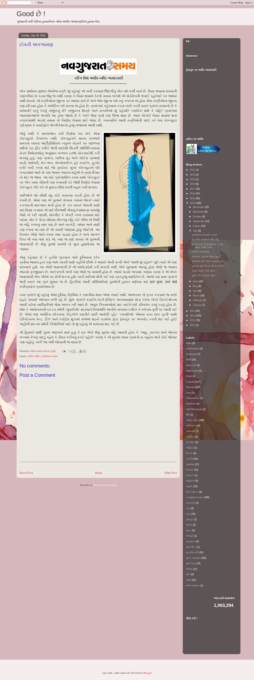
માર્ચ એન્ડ (191, 547)
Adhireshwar (192, 348)
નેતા (188, 508)
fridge (189, 376)
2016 (193, 193)
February (198, 300)
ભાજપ (189, 524)
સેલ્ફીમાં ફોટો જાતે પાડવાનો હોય (208, 261)
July (195, 230)
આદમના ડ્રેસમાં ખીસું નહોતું (206, 256)
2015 (193, 198)
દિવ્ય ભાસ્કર (192, 492)
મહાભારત (190, 541)
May (195, 286)
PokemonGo (192, 398)
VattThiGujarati (194, 409)
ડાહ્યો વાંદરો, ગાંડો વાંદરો (203, 270)
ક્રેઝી (189, 458)
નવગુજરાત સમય (49, 356)
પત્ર (188, 513)
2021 (193, 169)
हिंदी (187, 414)
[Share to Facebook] (81, 351)
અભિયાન (190, 425)
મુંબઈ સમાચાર (193, 558)
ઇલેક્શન (190, 442)
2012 (193, 315)
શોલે (188, 574)
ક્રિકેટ (189, 453)
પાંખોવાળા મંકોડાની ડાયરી (204, 234)
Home (98, 472)
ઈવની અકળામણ (200, 251)
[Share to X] (77, 351)
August (197, 225)
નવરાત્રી (190, 502)
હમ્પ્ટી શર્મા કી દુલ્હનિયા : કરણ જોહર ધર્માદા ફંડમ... (207, 246)
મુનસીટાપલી (192, 552)
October (197, 216)
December (199, 207)
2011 (193, 320)
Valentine (191, 403)
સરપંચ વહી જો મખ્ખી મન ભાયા (208, 266)
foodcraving (192, 370)
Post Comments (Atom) (105, 485)
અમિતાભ (190, 431)
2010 (193, 325)
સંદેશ (188, 580)
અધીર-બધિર (34, 356)
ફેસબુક (189, 519)
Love (188, 392)
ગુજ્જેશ (190, 464)
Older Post (171, 472)
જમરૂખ (190, 475)
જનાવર (189, 469)
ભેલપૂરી (189, 535)
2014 (193, 203)
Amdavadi (191, 354)
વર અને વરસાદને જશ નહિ (205, 239)
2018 (193, 184)
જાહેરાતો (190, 480)
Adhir (189, 343)
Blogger (147, 672)
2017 (193, 188)
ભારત (188, 530)
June (196, 281)
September (199, 221)
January (197, 305)
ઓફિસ (189, 447)
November (199, 211)
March (196, 295)
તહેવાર (189, 486)
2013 (193, 311)
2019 (193, 179)
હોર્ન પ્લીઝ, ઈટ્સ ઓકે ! (204, 275)
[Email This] (70, 351)
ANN (188, 359)
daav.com (191, 365)
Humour (190, 387)
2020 (193, 174)
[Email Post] (63, 351)
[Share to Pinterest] (84, 351)
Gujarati (190, 381)
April (195, 290)
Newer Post (26, 472)
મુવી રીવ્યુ (191, 563)
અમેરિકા (190, 436)
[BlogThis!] (74, 351)
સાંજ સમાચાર (193, 585)
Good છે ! (31, 14)
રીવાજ (189, 569)
